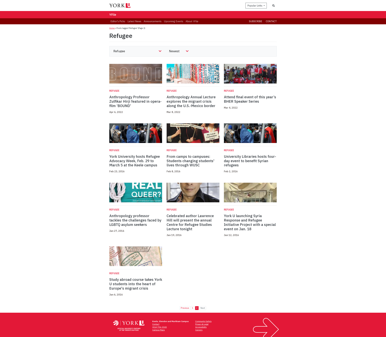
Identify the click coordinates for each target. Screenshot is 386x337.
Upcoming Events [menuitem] (173, 21)
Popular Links (255, 5)
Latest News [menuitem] (134, 21)
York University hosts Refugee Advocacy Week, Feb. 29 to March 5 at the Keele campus (134, 161)
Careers (198, 330)
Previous (185, 308)
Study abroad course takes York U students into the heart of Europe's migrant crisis (135, 284)
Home (112, 28)
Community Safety (203, 321)
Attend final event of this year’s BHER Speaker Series (250, 99)
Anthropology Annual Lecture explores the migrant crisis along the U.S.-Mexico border (191, 101)
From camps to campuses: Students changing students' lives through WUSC (190, 161)
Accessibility (201, 327)
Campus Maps (158, 330)
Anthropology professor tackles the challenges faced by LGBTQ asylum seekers (135, 220)
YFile (112, 15)
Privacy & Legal (201, 324)
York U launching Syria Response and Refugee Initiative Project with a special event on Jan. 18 (250, 222)
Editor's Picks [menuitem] (118, 21)
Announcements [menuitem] (152, 21)
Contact (271, 21)
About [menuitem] (192, 21)
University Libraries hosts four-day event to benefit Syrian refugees (250, 161)
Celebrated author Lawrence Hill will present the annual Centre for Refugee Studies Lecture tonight (190, 222)
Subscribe (255, 21)
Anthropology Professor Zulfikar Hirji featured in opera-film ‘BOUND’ (135, 101)
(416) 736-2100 (159, 327)
